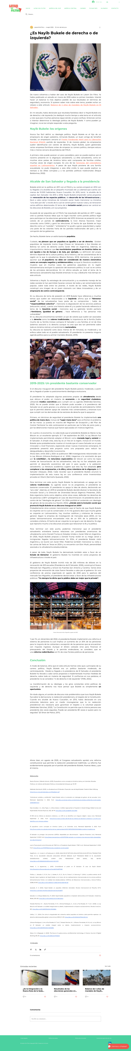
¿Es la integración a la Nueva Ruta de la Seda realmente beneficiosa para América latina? (33, 990)
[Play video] (65, 359)
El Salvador (34, 943)
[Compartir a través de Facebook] (31, 949)
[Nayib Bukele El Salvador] (96, 977)
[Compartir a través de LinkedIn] (40, 949)
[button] (55, 8)
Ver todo (108, 966)
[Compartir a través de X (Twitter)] (36, 949)
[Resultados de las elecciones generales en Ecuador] (65, 977)
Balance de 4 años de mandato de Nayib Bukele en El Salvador (94, 990)
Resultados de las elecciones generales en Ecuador (64, 990)
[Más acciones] (100, 27)
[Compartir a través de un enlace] (45, 949)
